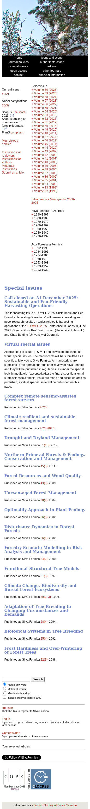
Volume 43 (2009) (45, 151)
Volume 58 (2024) (45, 97)
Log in (6, 719)
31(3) (44, 576)
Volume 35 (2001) (45, 180)
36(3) (44, 517)
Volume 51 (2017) (45, 122)
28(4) (44, 621)
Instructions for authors (11, 160)
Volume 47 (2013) (45, 137)
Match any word (17, 684)
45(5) (44, 466)
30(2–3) (46, 597)
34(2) (44, 559)
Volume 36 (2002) (45, 176)
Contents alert (11, 733)
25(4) (44, 638)
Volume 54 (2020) (45, 111)
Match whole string (19, 693)
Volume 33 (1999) (45, 187)
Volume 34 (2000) (45, 184)
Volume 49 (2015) (45, 129)
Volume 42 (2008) (45, 155)
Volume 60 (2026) (45, 89)
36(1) (44, 538)
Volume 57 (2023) (45, 100)
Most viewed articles (10, 142)
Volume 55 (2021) (45, 108)
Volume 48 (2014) (45, 133)
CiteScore (18, 112)
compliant (17, 132)
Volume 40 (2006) (45, 162)
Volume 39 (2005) (45, 165)
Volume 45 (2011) (45, 144)
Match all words (17, 689)
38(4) (44, 500)
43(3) (44, 483)
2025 (43, 407)
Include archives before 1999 (24, 697)
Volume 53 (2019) (45, 115)
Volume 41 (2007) (45, 158)
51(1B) (45, 445)
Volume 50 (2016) (45, 126)
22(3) (44, 659)
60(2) (5, 94)
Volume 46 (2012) (45, 140)
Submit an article (13, 172)
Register (7, 708)
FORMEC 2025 (37, 326)
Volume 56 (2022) (45, 104)
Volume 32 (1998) (45, 191)
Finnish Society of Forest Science (55, 805)
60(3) (5, 105)
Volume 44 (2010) (45, 147)
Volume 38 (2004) (45, 169)
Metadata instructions (9, 167)
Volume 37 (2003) (45, 173)
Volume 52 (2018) (45, 118)
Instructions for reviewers (11, 154)
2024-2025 (47, 428)
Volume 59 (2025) (45, 93)
